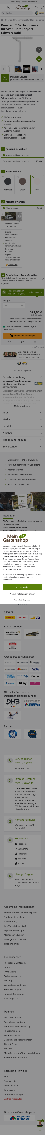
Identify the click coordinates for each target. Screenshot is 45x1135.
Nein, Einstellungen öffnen (22, 594)
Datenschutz (18, 600)
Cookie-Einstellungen (12, 577)
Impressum (27, 600)
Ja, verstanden (22, 587)
